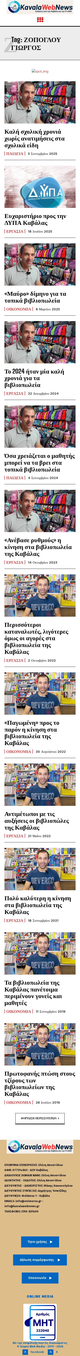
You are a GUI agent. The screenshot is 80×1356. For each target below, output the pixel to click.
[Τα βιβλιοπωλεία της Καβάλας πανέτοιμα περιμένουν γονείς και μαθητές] (40, 953)
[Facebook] (25, 1352)
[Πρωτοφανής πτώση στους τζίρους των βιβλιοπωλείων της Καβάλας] (40, 1044)
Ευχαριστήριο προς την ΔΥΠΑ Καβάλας (35, 219)
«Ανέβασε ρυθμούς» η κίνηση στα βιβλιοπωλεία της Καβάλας (38, 546)
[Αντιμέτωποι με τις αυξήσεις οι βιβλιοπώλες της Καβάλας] (40, 785)
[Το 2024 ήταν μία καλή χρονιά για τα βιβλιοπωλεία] (40, 342)
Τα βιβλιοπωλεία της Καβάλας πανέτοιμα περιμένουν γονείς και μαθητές (33, 992)
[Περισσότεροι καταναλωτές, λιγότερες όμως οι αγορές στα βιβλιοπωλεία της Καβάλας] (40, 595)
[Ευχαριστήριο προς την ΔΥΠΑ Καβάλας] (40, 187)
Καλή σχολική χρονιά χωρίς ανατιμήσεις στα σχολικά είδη (34, 138)
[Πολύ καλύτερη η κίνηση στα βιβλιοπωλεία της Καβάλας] (40, 869)
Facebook (37, 1352)
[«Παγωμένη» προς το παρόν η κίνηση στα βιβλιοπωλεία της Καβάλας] (40, 693)
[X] (50, 1352)
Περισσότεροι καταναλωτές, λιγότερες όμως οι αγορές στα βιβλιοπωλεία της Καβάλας (36, 638)
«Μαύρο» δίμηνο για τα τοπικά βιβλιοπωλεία (35, 297)
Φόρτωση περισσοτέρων (39, 1118)
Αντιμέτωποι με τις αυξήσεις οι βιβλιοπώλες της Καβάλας (36, 820)
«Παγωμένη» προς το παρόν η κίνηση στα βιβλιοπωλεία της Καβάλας (31, 732)
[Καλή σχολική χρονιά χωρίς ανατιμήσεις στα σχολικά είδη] (40, 102)
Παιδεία (14, 153)
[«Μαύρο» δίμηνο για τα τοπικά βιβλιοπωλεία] (40, 264)
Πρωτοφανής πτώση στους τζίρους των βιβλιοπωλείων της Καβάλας (39, 1083)
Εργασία (14, 231)
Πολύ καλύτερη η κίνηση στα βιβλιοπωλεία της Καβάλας (37, 904)
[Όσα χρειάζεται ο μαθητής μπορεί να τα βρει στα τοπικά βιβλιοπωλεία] (40, 426)
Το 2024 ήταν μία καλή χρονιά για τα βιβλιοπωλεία (34, 377)
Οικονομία (18, 309)
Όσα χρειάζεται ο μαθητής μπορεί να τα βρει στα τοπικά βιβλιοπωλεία (39, 462)
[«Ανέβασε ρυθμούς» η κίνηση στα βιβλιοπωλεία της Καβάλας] (40, 511)
